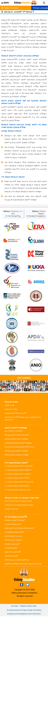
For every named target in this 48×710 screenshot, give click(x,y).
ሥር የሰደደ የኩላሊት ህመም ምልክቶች (18, 470)
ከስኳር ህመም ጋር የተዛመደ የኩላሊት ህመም (20, 528)
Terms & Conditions (28, 606)
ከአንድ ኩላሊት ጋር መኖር (13, 536)
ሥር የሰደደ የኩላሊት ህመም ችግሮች (17, 478)
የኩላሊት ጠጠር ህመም (12, 544)
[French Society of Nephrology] (12, 309)
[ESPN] (12, 254)
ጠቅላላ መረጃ (9, 405)
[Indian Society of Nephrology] (36, 296)
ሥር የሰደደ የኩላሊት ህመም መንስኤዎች (19, 466)
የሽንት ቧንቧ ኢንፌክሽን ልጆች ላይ (17, 560)
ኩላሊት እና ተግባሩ (11, 409)
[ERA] (36, 226)
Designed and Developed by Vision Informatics (24, 614)
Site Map (14, 606)
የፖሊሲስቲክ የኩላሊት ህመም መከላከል (18, 443)
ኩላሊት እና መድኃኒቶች (13, 552)
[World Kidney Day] (12, 226)
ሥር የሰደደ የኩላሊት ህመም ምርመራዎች (19, 482)
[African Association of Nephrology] (12, 337)
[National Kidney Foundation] (12, 240)
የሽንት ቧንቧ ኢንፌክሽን (13, 540)
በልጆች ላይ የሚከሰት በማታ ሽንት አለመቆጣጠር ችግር (23, 564)
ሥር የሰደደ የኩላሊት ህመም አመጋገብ (18, 490)
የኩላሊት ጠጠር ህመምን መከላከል (16, 451)
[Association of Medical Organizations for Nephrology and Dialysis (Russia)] (36, 282)
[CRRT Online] (36, 351)
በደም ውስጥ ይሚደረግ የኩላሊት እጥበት (18, 501)
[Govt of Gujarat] (12, 365)
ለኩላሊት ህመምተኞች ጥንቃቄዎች (17, 435)
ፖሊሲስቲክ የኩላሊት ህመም (14, 532)
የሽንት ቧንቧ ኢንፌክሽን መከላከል (16, 455)
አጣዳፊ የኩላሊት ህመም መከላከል (16, 439)
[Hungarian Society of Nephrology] (36, 323)
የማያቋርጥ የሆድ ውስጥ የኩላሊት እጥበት (19, 505)
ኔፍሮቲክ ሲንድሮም (11, 556)
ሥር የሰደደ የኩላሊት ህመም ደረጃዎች (18, 474)
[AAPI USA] (12, 268)
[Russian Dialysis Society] (12, 296)
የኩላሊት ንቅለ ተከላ (12, 509)
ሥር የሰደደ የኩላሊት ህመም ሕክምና (17, 486)
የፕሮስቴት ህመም (11, 548)
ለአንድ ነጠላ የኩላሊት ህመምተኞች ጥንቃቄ (19, 447)
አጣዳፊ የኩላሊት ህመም (13, 524)
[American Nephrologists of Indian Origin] (36, 365)
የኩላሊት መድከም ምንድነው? (15, 520)
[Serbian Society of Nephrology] (12, 323)
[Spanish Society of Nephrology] (12, 282)
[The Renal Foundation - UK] (36, 268)
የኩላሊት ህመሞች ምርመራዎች (16, 413)
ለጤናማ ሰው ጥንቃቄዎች (14, 431)
